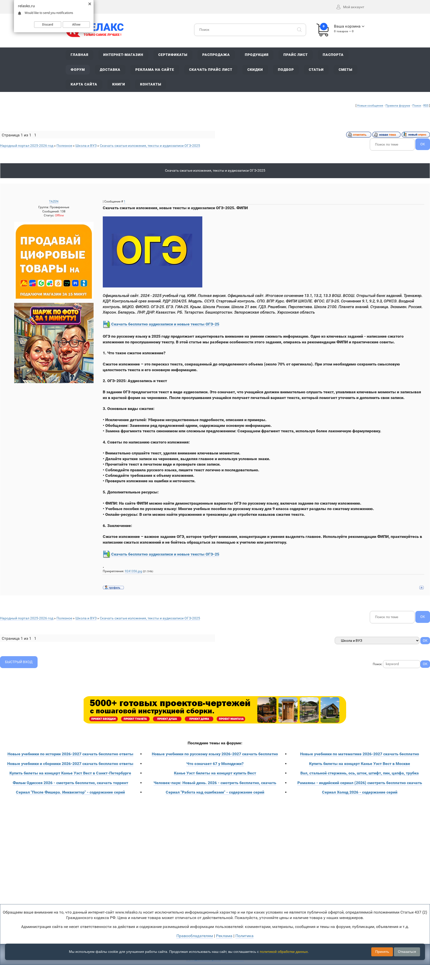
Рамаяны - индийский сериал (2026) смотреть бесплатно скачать (359, 782)
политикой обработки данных (284, 952)
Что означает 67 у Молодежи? (215, 763)
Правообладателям (194, 935)
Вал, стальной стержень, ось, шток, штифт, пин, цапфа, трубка (359, 773)
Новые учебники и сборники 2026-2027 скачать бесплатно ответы (70, 763)
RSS (426, 105)
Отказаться (407, 952)
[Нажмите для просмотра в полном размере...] (152, 251)
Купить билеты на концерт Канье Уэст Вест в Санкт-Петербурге (70, 773)
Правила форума (397, 105)
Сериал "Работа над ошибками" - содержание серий (215, 792)
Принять (382, 952)
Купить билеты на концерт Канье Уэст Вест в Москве (359, 763)
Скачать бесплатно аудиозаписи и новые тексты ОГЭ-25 (165, 324)
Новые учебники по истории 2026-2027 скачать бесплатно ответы (70, 754)
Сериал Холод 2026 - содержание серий (359, 792)
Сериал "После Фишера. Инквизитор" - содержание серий (70, 792)
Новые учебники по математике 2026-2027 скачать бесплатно (359, 754)
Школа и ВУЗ (86, 146)
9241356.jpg (133, 571)
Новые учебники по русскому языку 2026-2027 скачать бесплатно (215, 754)
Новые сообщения (370, 105)
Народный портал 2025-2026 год (26, 146)
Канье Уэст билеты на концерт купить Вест (215, 773)
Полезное (64, 146)
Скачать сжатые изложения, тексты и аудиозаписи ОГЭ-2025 (150, 146)
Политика (244, 935)
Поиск (416, 105)
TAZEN (53, 201)
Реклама (224, 935)
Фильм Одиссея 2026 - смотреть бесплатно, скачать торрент (70, 782)
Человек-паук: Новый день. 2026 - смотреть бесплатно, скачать (215, 782)
